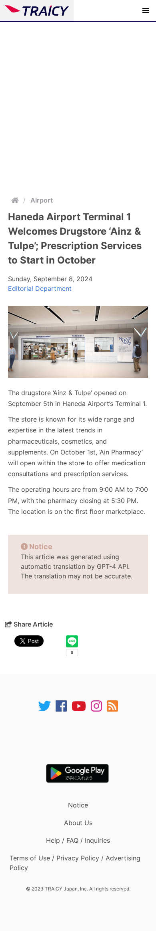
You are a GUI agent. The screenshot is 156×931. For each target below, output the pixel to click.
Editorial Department (40, 288)
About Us (78, 823)
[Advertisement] (78, 104)
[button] (145, 10)
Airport (41, 200)
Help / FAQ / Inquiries (78, 840)
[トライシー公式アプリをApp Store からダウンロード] (83, 738)
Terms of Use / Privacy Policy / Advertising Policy (75, 863)
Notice (78, 805)
